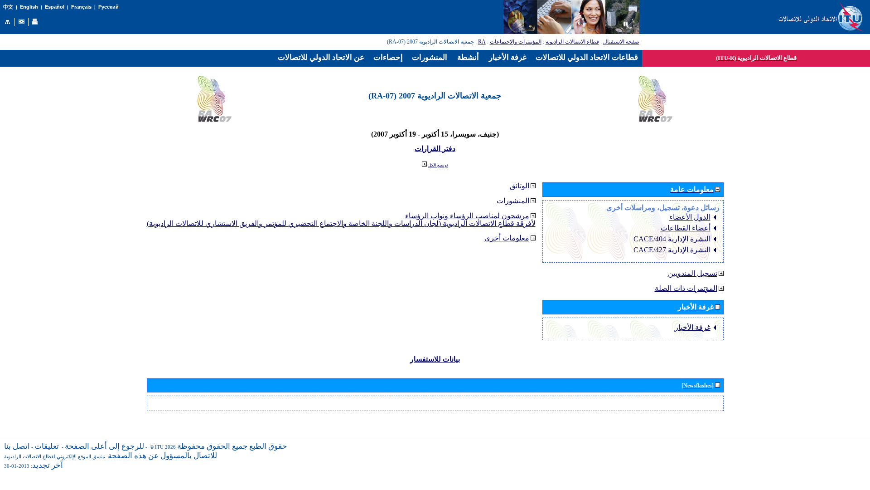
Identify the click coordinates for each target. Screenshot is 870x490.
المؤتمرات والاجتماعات (515, 42)
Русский (108, 7)
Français (81, 7)
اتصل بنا (17, 446)
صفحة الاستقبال (621, 42)
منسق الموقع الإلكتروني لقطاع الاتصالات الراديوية (54, 456)
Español (54, 7)
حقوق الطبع (268, 446)
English (29, 7)
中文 (8, 7)
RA (482, 42)
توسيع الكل (438, 165)
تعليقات (46, 446)
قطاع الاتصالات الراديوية (572, 42)
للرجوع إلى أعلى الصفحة (104, 446)
